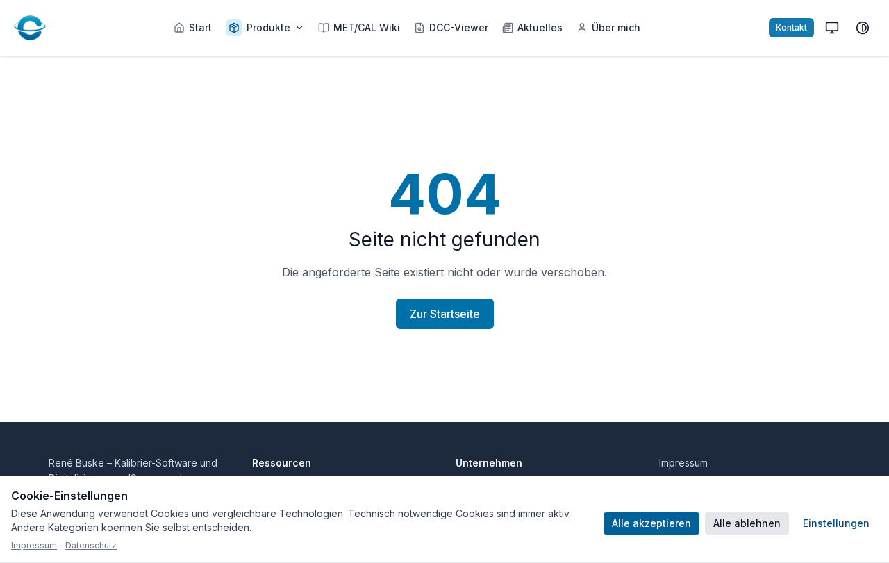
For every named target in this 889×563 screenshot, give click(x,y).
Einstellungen (836, 523)
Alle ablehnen (747, 523)
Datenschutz (91, 545)
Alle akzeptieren (651, 523)
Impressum (683, 463)
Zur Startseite (445, 314)
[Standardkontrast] (862, 27)
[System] (832, 27)
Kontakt (791, 27)
